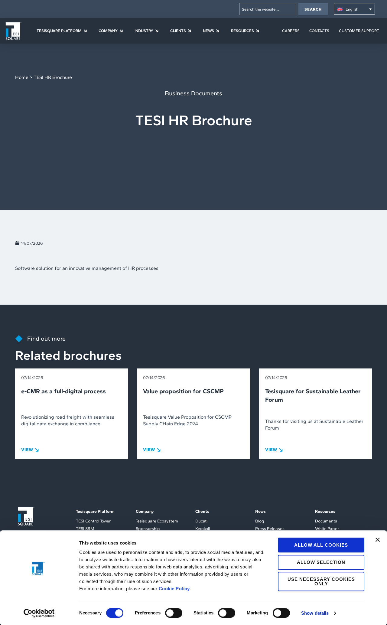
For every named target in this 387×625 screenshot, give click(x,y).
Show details (315, 613)
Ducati (201, 521)
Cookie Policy (174, 588)
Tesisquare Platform (95, 511)
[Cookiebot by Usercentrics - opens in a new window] (39, 613)
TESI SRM (85, 528)
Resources (325, 511)
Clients (202, 511)
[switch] (173, 613)
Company (145, 511)
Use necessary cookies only (321, 581)
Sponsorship (148, 528)
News (260, 511)
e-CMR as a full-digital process (63, 391)
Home (21, 77)
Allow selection (321, 562)
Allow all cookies (321, 545)
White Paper (327, 528)
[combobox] (267, 9)
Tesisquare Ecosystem (157, 521)
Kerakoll (202, 528)
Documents (326, 521)
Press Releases (270, 528)
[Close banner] (378, 540)
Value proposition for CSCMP (183, 391)
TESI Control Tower (93, 521)
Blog (259, 521)
